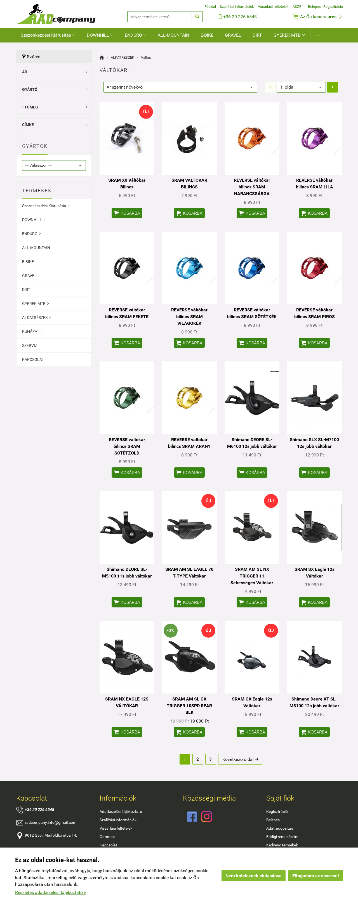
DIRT (257, 35)
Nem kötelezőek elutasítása (253, 875)
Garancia (108, 836)
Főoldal (210, 6)
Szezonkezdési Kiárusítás (48, 35)
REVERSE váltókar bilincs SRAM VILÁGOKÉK (189, 316)
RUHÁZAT (32, 331)
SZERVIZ (29, 345)
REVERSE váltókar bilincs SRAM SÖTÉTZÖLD (127, 446)
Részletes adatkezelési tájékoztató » (50, 892)
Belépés (314, 6)
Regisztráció (333, 6)
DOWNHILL (100, 35)
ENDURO (135, 35)
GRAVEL (233, 35)
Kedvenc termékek (282, 845)
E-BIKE (207, 35)
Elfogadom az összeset (315, 875)
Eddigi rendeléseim (282, 836)
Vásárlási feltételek (273, 6)
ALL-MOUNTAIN (173, 35)
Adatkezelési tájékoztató (121, 811)
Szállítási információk (237, 6)
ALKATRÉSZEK (36, 317)
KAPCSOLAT (33, 359)
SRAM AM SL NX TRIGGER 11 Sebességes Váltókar (251, 576)
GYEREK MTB (289, 35)
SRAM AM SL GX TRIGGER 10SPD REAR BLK (189, 705)
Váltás (146, 57)
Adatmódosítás (279, 828)
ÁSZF (297, 6)
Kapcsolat (108, 845)
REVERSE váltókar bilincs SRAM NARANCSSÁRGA (252, 187)
